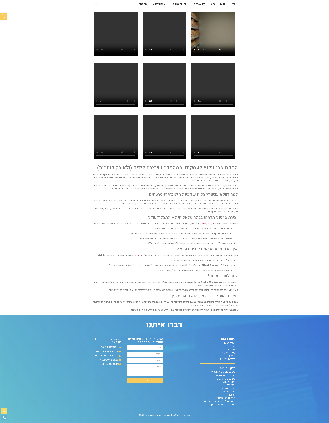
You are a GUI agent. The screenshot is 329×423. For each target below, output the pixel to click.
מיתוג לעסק (228, 382)
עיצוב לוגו (230, 385)
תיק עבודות (199, 4)
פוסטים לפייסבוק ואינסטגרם (219, 401)
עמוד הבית (229, 343)
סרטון (137, 255)
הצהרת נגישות (227, 359)
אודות (223, 4)
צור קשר (143, 4)
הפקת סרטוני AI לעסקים (222, 404)
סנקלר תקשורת (208, 223)
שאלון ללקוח (158, 4)
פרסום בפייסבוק (226, 398)
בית (233, 4)
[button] (3, 16)
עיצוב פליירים (227, 388)
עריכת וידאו (228, 391)
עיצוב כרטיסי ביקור (225, 379)
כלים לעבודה (179, 4)
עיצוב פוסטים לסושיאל (222, 372)
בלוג (213, 4)
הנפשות (231, 395)
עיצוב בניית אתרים (225, 375)
